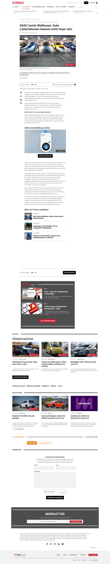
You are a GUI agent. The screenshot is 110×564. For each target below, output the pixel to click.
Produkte (30, 168)
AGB (79, 560)
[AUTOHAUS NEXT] (28, 284)
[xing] (55, 543)
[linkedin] (59, 543)
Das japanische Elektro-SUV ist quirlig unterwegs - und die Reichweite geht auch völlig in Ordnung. (25, 369)
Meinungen (50, 7)
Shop (76, 2)
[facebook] (47, 544)
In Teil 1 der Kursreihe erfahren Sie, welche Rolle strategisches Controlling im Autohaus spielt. (58, 297)
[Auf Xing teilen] (21, 103)
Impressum (74, 560)
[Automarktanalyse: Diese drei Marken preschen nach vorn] (55, 403)
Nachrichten (26, 7)
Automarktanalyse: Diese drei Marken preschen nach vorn (53, 417)
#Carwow (50, 413)
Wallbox (37, 92)
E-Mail (35, 465)
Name (57, 465)
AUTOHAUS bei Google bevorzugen (64, 84)
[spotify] (63, 544)
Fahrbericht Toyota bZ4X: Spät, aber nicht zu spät (24, 363)
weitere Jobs (32, 443)
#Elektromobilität (33, 386)
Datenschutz (84, 560)
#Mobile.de (79, 413)
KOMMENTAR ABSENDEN (55, 497)
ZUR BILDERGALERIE (45, 156)
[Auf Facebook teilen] (20, 92)
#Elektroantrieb (22, 339)
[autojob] (92, 436)
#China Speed (22, 413)
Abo (86, 2)
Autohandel (35, 19)
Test (41, 92)
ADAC (33, 92)
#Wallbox (45, 386)
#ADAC (53, 386)
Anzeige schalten (45, 443)
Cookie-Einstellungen (93, 560)
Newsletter (70, 2)
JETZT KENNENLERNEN (47, 321)
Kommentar (37, 471)
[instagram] (51, 544)
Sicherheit (32, 96)
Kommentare (25, 84)
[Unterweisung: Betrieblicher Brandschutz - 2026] (32, 308)
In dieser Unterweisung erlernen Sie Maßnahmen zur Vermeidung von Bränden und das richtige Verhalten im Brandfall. (57, 313)
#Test (60, 386)
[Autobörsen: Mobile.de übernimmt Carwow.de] (84, 403)
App (35, 100)
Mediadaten (73, 555)
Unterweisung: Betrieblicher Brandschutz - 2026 (55, 307)
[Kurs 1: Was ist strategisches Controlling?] (32, 293)
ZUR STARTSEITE (69, 272)
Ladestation (27, 181)
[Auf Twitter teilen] (21, 96)
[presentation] (96, 13)
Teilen (35, 84)
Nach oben (93, 547)
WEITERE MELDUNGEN (20, 377)
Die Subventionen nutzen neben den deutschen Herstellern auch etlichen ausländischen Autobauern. (55, 369)
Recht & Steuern (61, 7)
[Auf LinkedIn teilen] (21, 99)
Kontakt (82, 555)
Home (21, 19)
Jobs (80, 2)
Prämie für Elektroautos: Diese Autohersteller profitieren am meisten (54, 364)
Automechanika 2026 (38, 7)
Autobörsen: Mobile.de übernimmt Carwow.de (80, 417)
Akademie (71, 7)
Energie (57, 204)
